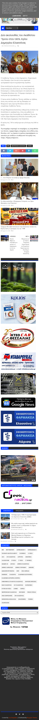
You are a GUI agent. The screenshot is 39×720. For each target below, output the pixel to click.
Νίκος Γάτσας (31, 592)
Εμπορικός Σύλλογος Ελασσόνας (12, 581)
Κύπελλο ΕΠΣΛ (6, 588)
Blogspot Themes (32, 717)
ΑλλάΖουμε (5, 560)
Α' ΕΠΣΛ (30, 553)
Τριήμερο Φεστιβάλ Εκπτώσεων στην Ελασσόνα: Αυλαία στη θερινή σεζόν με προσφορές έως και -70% (18, 228)
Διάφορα (31, 567)
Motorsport (10, 550)
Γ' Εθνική (28, 560)
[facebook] (16, 714)
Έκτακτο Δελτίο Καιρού (9, 553)
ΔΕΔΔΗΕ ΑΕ (5, 564)
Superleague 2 (32, 550)
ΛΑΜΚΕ (16, 588)
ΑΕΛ (3, 557)
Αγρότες (20, 557)
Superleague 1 (21, 550)
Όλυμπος (23, 553)
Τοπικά (30, 145)
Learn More (16, 16)
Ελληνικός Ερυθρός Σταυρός (11, 578)
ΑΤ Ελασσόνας (11, 557)
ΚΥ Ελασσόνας (18, 585)
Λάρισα (22, 588)
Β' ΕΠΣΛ (14, 560)
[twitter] (20, 714)
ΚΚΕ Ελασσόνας (7, 585)
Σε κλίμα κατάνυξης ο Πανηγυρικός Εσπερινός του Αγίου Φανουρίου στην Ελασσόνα (17, 202)
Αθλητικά (28, 557)
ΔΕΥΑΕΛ (12, 564)
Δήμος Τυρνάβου (20, 567)
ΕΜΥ (18, 571)
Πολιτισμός (22, 599)
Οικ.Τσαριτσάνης (7, 595)
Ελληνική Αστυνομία (25, 574)
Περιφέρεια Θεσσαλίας (9, 599)
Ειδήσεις (4, 574)
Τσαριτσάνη (5, 602)
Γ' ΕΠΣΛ (20, 560)
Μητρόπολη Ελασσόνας (18, 145)
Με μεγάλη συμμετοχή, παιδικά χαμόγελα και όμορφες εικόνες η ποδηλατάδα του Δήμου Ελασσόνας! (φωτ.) (24, 525)
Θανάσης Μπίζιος (30, 581)
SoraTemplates (12, 717)
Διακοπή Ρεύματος (8, 571)
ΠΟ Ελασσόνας (19, 595)
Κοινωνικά (28, 585)
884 (8, 145)
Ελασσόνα (13, 574)
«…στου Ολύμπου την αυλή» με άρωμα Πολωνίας (15, 177)
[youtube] (23, 714)
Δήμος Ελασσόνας (23, 564)
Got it (25, 16)
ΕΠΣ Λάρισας (25, 571)
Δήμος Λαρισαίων (7, 567)
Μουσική (22, 592)
